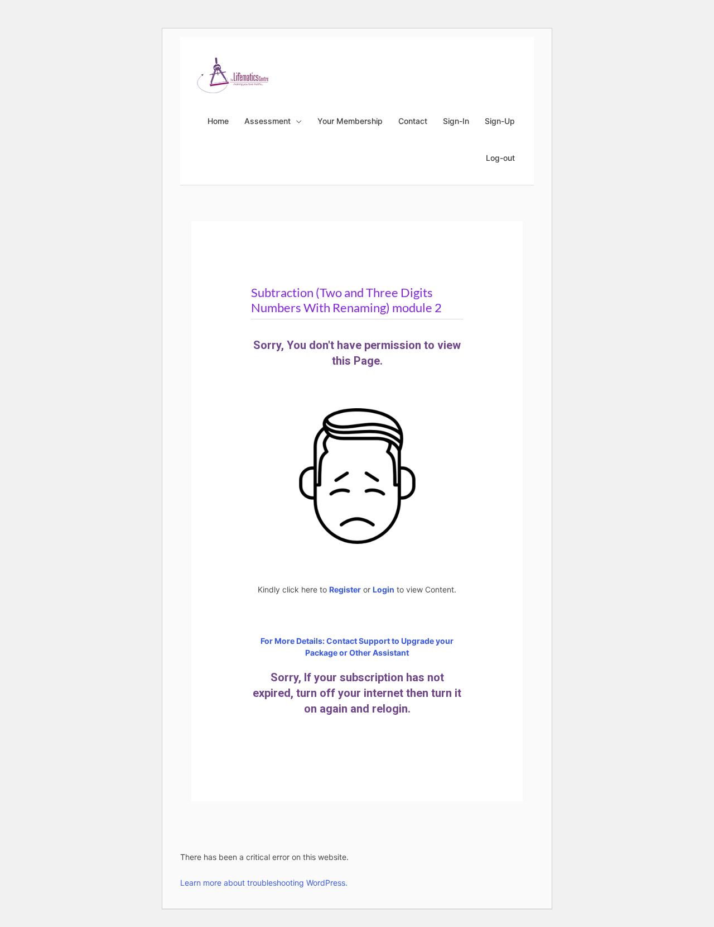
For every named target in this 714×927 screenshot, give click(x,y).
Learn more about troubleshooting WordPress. (264, 882)
